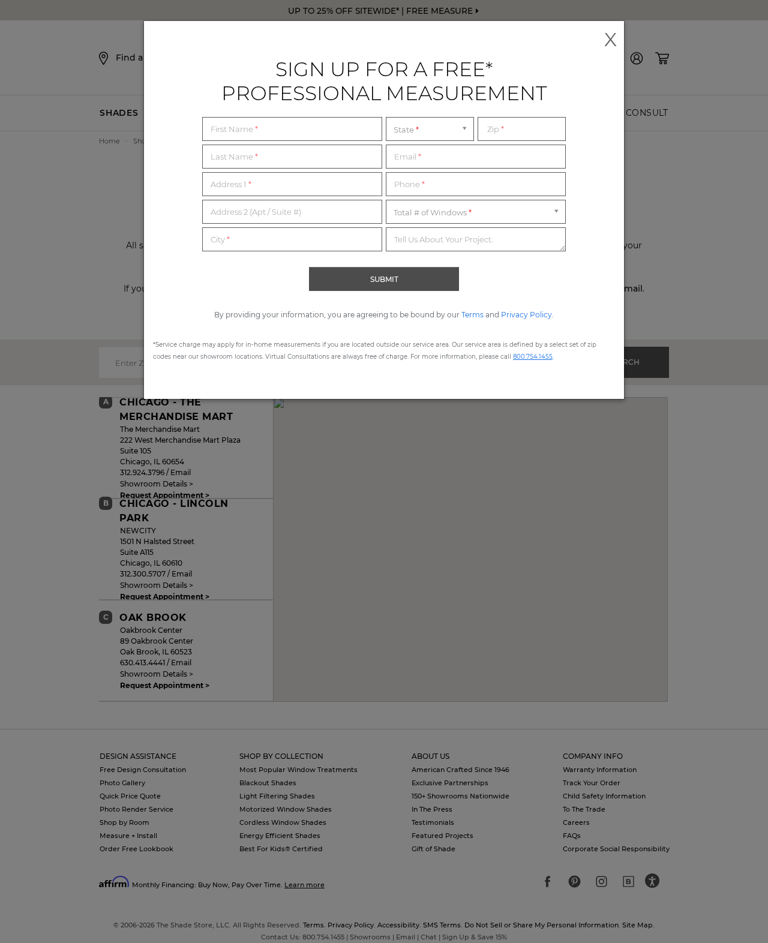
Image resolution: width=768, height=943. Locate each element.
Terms (472, 314)
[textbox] (292, 129)
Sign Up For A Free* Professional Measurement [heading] (384, 81)
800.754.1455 (533, 357)
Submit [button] (384, 279)
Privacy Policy (526, 314)
